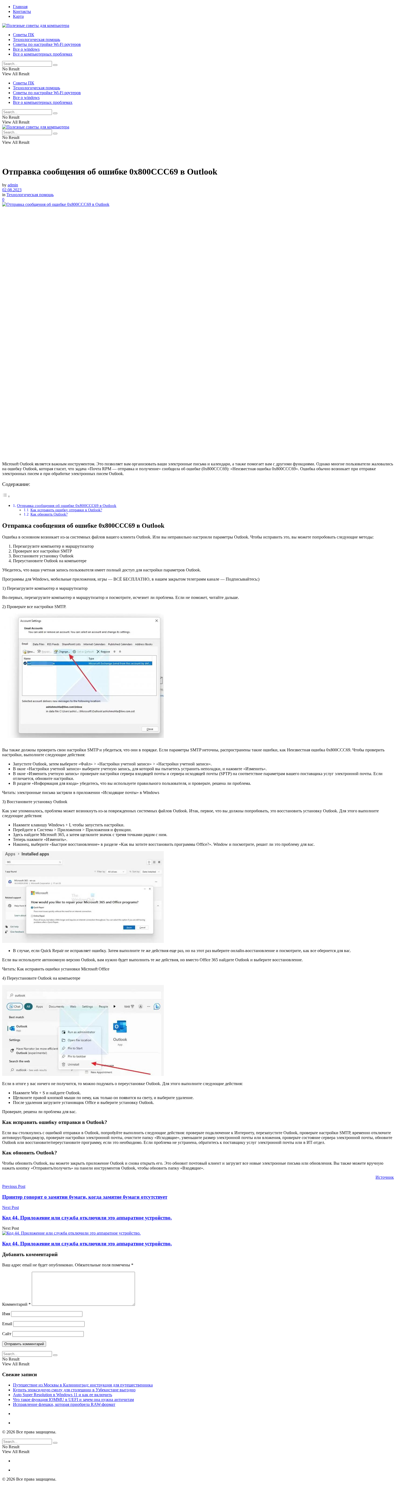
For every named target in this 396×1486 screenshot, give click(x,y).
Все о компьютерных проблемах (42, 54)
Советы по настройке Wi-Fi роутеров (47, 44)
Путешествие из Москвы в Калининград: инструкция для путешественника (83, 1385)
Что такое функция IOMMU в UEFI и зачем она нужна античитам (73, 1399)
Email (7, 1323)
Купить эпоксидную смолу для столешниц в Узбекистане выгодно (74, 1390)
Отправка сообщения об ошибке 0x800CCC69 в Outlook (66, 505)
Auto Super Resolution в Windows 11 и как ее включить (62, 1394)
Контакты (22, 11)
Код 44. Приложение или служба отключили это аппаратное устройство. (87, 1243)
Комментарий (16, 1304)
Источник (385, 1177)
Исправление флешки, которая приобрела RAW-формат (64, 1404)
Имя (6, 1313)
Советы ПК (23, 34)
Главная (20, 6)
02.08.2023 (12, 190)
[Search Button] (55, 65)
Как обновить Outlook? (49, 514)
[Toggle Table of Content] (6, 496)
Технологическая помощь (36, 39)
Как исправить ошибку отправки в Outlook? (66, 510)
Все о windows (26, 49)
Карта (18, 16)
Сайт (6, 1333)
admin (13, 185)
